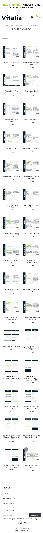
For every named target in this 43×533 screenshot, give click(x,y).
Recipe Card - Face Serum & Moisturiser (11, 92)
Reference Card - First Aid (11, 407)
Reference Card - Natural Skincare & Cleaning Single (31, 437)
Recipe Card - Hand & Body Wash (31, 177)
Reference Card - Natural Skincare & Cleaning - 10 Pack (11, 437)
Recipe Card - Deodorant (11, 177)
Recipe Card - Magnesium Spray (32, 261)
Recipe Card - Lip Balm (31, 234)
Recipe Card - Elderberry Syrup (31, 63)
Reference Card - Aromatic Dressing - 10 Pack (31, 348)
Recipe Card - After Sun (11, 63)
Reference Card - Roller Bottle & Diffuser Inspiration (11, 467)
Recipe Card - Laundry (11, 234)
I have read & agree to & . (20, 519)
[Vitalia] (13, 17)
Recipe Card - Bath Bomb (11, 120)
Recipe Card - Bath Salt (31, 120)
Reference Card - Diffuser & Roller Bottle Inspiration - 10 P (31, 378)
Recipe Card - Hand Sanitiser (11, 206)
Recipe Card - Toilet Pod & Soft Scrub (31, 318)
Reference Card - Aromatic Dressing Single (11, 377)
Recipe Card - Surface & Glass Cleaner (12, 318)
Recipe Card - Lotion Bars (11, 261)
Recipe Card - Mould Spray (31, 92)
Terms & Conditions (22, 519)
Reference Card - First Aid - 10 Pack (31, 407)
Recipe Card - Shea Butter (31, 466)
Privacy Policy (33, 519)
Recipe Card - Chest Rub (31, 148)
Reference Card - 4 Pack (11, 346)
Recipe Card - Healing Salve (31, 206)
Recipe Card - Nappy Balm (11, 290)
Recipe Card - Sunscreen (31, 289)
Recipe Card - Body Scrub (11, 149)
